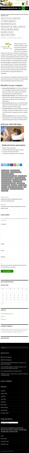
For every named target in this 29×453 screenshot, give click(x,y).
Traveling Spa (5, 188)
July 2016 (3, 396)
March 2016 (3, 404)
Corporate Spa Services (7, 174)
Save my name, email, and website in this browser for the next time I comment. (13, 266)
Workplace (5, 190)
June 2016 (3, 399)
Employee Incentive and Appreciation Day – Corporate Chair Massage (12, 199)
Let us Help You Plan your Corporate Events (11, 371)
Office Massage (22, 185)
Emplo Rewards (22, 175)
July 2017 (3, 390)
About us (3, 316)
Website (3, 257)
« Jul (2, 303)
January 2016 (4, 410)
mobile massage (6, 185)
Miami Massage (20, 183)
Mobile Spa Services (15, 14)
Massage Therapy (5, 14)
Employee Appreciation (7, 177)
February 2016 (4, 407)
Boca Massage (5, 170)
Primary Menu (27, 8)
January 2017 (4, 393)
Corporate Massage (16, 172)
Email (2, 250)
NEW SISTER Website (6, 357)
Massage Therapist (6, 181)
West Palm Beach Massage (17, 188)
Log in (2, 435)
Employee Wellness (6, 179)
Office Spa (4, 187)
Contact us (3, 319)
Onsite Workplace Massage (15, 187)
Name (3, 244)
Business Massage (15, 170)
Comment (4, 224)
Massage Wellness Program (8, 183)
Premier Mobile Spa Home (7, 313)
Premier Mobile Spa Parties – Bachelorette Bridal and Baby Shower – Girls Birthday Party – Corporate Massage (11, 8)
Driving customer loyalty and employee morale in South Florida (13, 206)
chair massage (5, 172)
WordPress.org (4, 444)
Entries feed (4, 438)
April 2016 (3, 402)
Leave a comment (17, 37)
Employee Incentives (20, 177)
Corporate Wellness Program (9, 175)
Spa (25, 187)
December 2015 (5, 413)
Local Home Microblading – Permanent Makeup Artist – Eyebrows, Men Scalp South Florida (14, 367)
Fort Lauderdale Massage (19, 179)
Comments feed (5, 441)
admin (11, 37)
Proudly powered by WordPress (7, 451)
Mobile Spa (14, 185)
